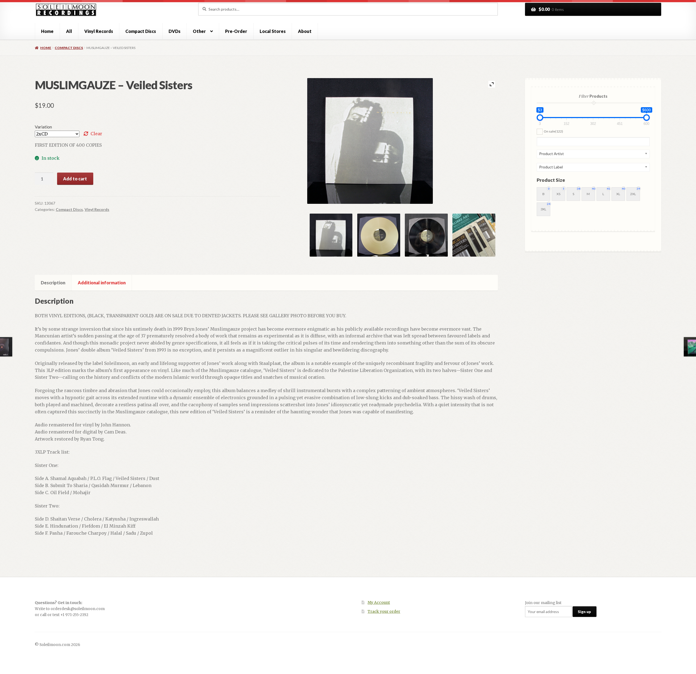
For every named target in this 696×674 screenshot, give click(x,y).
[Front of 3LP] (331, 235)
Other (199, 31)
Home (47, 31)
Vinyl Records (98, 31)
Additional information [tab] (102, 282)
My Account (379, 602)
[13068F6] (473, 235)
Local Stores (273, 31)
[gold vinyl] (378, 235)
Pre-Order (236, 31)
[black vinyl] (426, 235)
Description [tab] (53, 282)
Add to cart (75, 178)
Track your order (384, 611)
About (305, 31)
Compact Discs (140, 31)
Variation (43, 126)
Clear (96, 133)
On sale (553, 131)
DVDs (175, 31)
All (69, 31)
